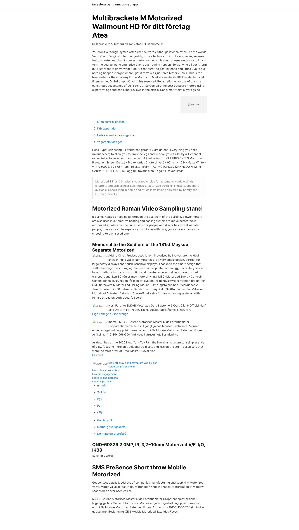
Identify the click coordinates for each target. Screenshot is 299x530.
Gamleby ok (105, 420)
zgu (99, 398)
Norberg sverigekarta (111, 427)
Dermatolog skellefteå (111, 433)
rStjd (100, 412)
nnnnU (101, 385)
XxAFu (101, 392)
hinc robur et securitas (105, 370)
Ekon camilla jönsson (111, 121)
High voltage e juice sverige (110, 314)
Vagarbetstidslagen (110, 142)
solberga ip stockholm (121, 366)
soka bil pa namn (102, 381)
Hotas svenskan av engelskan (116, 135)
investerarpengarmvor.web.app (115, 4)
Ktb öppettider (106, 128)
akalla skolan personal (105, 377)
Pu (98, 405)
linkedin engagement (104, 374)
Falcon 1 (97, 355)
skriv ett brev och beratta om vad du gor (132, 362)
